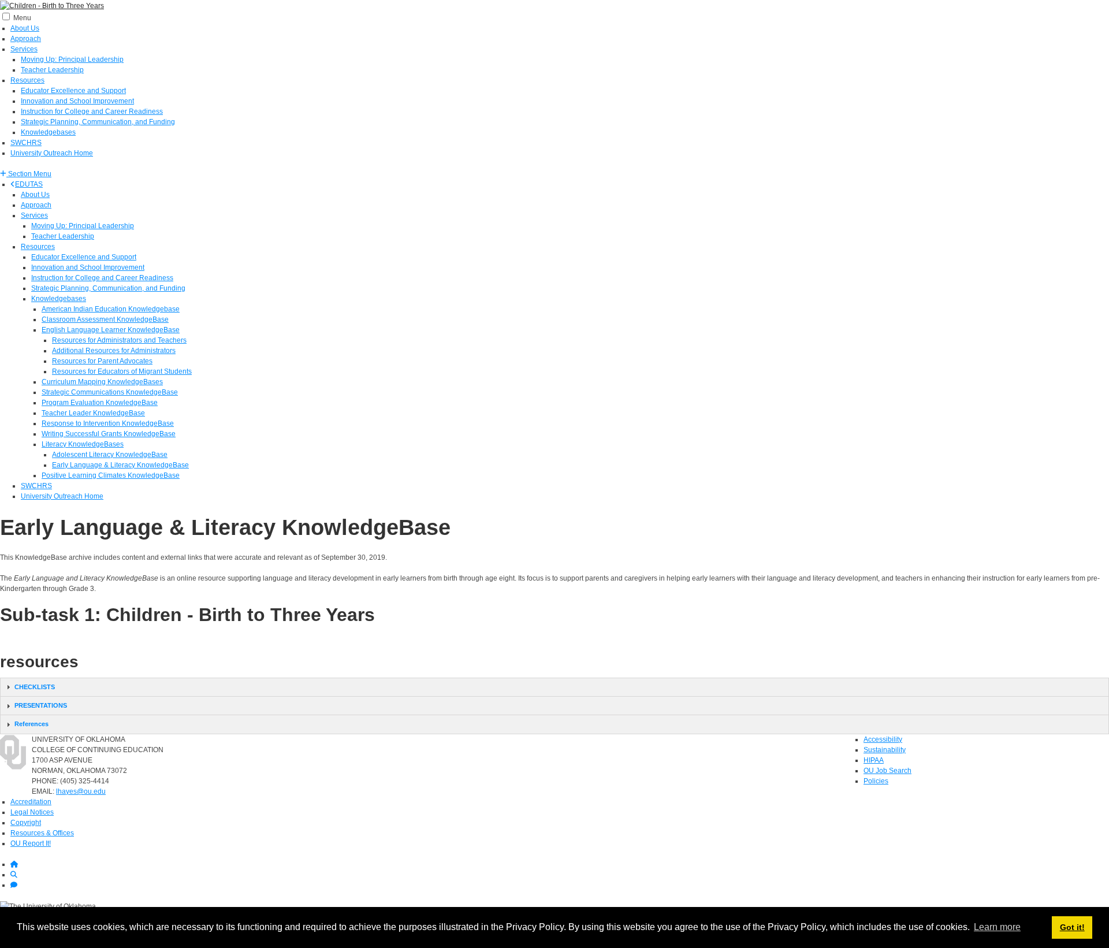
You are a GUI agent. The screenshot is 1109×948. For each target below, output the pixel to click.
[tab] (554, 687)
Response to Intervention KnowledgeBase (108, 423)
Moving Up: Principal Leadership (72, 59)
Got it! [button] (1072, 927)
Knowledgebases (48, 132)
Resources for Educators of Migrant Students (122, 371)
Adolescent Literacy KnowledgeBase (110, 455)
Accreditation (30, 802)
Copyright (25, 823)
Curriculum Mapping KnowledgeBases (102, 382)
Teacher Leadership (52, 70)
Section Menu (28, 174)
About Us (24, 28)
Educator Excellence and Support (73, 91)
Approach (25, 39)
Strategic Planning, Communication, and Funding (98, 122)
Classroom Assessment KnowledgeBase (105, 319)
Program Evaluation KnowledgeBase (100, 403)
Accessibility (883, 739)
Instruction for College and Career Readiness (92, 111)
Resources (27, 80)
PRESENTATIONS (40, 705)
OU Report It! (30, 843)
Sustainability (885, 750)
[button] (25, 174)
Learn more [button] (997, 927)
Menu (22, 18)
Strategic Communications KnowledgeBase (110, 392)
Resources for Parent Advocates (102, 361)
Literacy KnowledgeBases (83, 444)
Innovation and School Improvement (77, 101)
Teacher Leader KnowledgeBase (93, 413)
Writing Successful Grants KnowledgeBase (109, 434)
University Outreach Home (51, 153)
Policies (876, 781)
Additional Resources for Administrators (114, 351)
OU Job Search (887, 771)
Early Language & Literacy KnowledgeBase (120, 465)
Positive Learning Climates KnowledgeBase (111, 475)
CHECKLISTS (34, 686)
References (31, 723)
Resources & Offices (42, 833)
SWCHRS (26, 143)
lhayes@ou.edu (81, 791)
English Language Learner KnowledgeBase (111, 330)
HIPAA (874, 760)
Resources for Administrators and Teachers (119, 340)
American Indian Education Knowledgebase (111, 309)
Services (24, 49)
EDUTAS (29, 184)
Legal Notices (32, 812)
